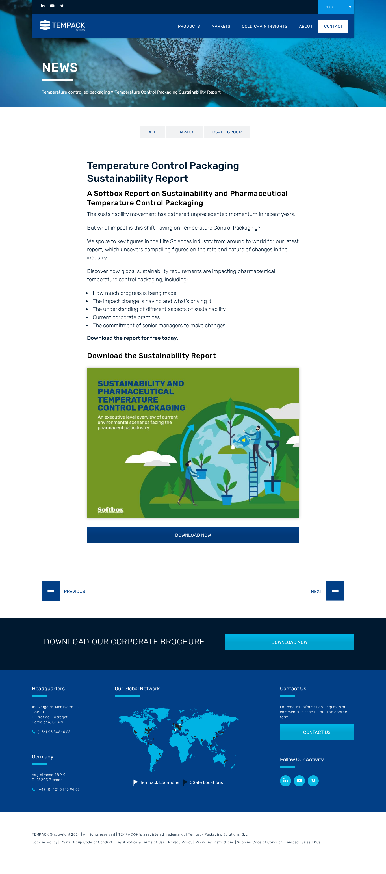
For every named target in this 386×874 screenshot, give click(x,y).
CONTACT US (317, 732)
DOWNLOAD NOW (193, 535)
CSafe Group (227, 132)
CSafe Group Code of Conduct (86, 842)
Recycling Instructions (215, 842)
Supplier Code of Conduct (259, 842)
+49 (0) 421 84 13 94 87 (59, 789)
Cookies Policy (45, 842)
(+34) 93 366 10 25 (54, 732)
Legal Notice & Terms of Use (140, 842)
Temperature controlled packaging (76, 92)
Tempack (184, 132)
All (153, 132)
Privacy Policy (180, 842)
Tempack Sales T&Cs (303, 842)
